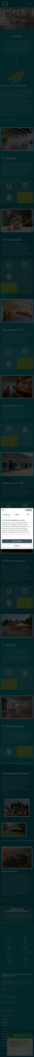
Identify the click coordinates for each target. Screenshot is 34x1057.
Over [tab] (28, 514)
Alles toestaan (17, 541)
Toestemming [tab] (6, 514)
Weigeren (17, 545)
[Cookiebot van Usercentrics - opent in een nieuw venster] (25, 510)
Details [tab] (17, 514)
